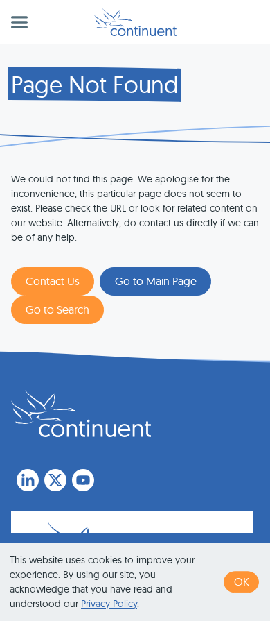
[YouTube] (83, 480)
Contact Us (53, 281)
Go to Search (57, 309)
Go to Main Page (156, 281)
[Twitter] (55, 480)
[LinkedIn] (28, 480)
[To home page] (81, 413)
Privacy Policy (109, 603)
